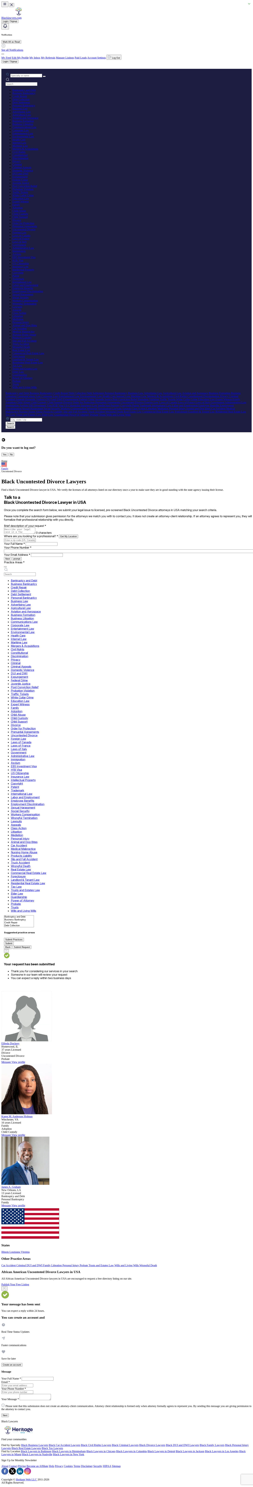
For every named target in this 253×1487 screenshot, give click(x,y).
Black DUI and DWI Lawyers (182, 1445)
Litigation (17, 316)
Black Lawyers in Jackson (190, 1451)
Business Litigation (22, 124)
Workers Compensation (25, 300)
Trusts (15, 384)
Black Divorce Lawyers (152, 1445)
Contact (13, 1466)
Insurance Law (20, 266)
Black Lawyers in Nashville (37, 1454)
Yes (5, 454)
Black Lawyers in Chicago (100, 1451)
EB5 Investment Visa (23, 257)
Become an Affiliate (37, 1466)
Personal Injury (20, 322)
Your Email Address (17, 554)
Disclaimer (87, 1466)
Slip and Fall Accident (24, 340)
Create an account (12, 1364)
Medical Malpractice (23, 331)
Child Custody (20, 213)
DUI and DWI (20, 173)
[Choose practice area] (5, 566)
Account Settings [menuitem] (96, 57)
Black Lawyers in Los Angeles (222, 1451)
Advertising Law (21, 111)
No (11, 454)
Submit (8, 943)
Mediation (17, 319)
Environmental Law (23, 136)
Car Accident (19, 328)
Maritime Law (20, 145)
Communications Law (24, 127)
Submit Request (22, 947)
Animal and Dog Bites (24, 325)
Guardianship (19, 374)
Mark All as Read (11, 42)
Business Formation (23, 121)
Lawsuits (17, 306)
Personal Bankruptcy (23, 105)
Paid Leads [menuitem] (81, 57)
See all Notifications (12, 50)
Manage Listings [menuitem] (65, 57)
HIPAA (107, 1466)
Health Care (18, 139)
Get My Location (68, 536)
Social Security (20, 297)
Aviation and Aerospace (25, 117)
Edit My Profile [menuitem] (20, 57)
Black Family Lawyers (212, 1445)
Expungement (20, 176)
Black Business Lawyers (34, 1445)
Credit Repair (19, 96)
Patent (15, 275)
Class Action (19, 313)
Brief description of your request (25, 526)
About (4, 1466)
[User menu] (2, 54)
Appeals (16, 309)
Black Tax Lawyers (52, 1448)
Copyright (17, 272)
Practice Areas (14, 562)
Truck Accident (20, 343)
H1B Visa (17, 260)
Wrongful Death (21, 347)
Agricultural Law (21, 114)
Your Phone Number (17, 547)
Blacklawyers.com (11, 17)
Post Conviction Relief (24, 186)
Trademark (18, 278)
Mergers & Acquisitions (25, 148)
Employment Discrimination (27, 291)
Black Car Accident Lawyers (64, 1445)
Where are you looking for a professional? (31, 536)
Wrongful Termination (24, 303)
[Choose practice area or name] (44, 76)
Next (7, 558)
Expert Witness (20, 201)
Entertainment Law (22, 133)
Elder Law (18, 371)
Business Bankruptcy (23, 93)
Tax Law (17, 365)
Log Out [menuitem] (115, 58)
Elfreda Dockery (10, 1043)
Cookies (68, 1466)
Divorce (16, 220)
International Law (22, 282)
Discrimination (20, 158)
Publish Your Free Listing (15, 1284)
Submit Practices (14, 939)
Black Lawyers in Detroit (161, 1451)
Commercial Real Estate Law (28, 353)
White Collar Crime (23, 195)
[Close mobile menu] (11, 5)
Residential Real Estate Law (27, 362)
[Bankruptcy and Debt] (19, 916)
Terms (76, 1466)
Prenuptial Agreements (24, 226)
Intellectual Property (23, 269)
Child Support (20, 217)
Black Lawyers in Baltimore (36, 1451)
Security (97, 1466)
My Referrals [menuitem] (48, 57)
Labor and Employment (25, 285)
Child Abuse (19, 210)
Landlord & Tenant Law (25, 359)
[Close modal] (4, 1288)
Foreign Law (19, 232)
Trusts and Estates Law (25, 368)
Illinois (5, 1251)
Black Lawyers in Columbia (131, 1451)
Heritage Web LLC (26, 1479)
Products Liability (22, 337)
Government (19, 244)
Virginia (25, 1251)
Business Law (20, 108)
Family (16, 204)
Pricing (22, 1466)
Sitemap (116, 1466)
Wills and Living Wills (24, 387)
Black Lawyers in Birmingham (69, 1451)
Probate (16, 381)
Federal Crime (20, 179)
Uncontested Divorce (23, 229)
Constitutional (20, 155)
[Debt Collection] (19, 925)
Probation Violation (23, 189)
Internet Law (19, 142)
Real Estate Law (21, 350)
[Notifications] (5, 26)
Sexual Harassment (22, 294)
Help (51, 1466)
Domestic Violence (22, 170)
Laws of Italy (19, 241)
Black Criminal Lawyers (125, 1445)
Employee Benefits (22, 288)
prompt (16, 558)
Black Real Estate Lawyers (26, 1448)
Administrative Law (23, 247)
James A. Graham (11, 1186)
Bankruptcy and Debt (24, 90)
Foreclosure (18, 356)
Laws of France (20, 238)
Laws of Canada (21, 235)
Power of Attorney (22, 378)
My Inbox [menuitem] (34, 57)
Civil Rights (18, 152)
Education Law (20, 198)
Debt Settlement (21, 102)
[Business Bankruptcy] (19, 919)
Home (4, 461)
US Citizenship (20, 263)
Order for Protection (23, 223)
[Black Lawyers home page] (18, 14)
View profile (18, 1062)
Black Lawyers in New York (68, 1454)
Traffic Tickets (20, 192)
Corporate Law (20, 130)
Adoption (17, 207)
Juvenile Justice (20, 182)
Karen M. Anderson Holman (17, 1116)
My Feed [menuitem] (6, 57)
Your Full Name (14, 543)
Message (6, 1062)
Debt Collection (21, 99)
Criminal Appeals (21, 167)
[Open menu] (4, 4)
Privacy (16, 161)
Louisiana (15, 1251)
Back (7, 947)
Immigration (19, 251)
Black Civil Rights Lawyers (96, 1445)
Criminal (17, 164)
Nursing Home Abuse (24, 334)
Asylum (16, 254)
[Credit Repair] (19, 922)
